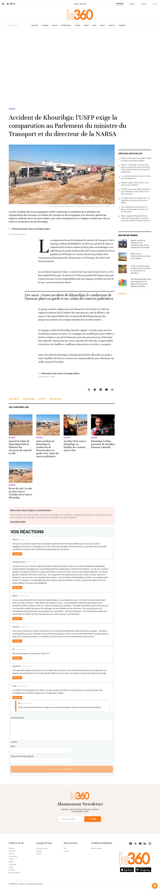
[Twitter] (135, 843)
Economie (45, 25)
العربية (154, 4)
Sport (94, 25)
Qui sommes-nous (42, 848)
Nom (13, 746)
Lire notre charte (18, 522)
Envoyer (92, 819)
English (132, 4)
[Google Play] (143, 869)
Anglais (143, 4)
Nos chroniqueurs (14, 872)
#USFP (42, 399)
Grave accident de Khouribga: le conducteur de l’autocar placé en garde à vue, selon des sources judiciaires (69, 297)
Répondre (17, 554)
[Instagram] (149, 843)
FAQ (65, 848)
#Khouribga (29, 399)
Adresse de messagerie (22, 756)
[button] (155, 886)
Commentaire (17, 717)
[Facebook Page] (130, 843)
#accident (14, 399)
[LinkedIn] (145, 843)
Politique (34, 25)
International (66, 25)
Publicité (39, 851)
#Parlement (55, 399)
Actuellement (13, 25)
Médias (86, 25)
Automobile (12, 864)
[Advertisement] (70, 63)
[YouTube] (140, 843)
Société (55, 25)
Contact (66, 851)
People (102, 25)
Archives (39, 854)
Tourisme (122, 25)
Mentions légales (96, 848)
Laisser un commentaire (62, 769)
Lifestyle (111, 25)
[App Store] (127, 869)
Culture (77, 25)
